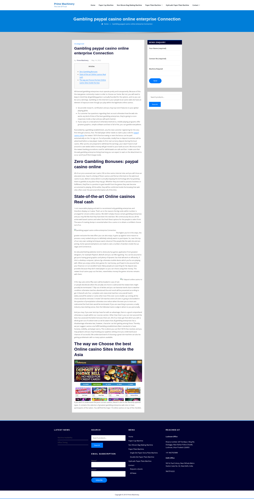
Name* (94, 460)
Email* (94, 470)
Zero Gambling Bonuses (88, 72)
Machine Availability (65, 437)
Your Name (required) (157, 48)
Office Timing (62, 442)
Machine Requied (156, 69)
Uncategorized (79, 44)
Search (155, 104)
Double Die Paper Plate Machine (142, 457)
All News (133, 473)
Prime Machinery (64, 3)
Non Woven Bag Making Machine (129, 5)
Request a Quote (136, 469)
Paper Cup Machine (106, 5)
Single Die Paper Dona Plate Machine (144, 453)
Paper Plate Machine (153, 5)
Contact (195, 5)
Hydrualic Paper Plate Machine (177, 5)
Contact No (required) (157, 59)
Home (93, 5)
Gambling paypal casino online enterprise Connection (132, 24)
